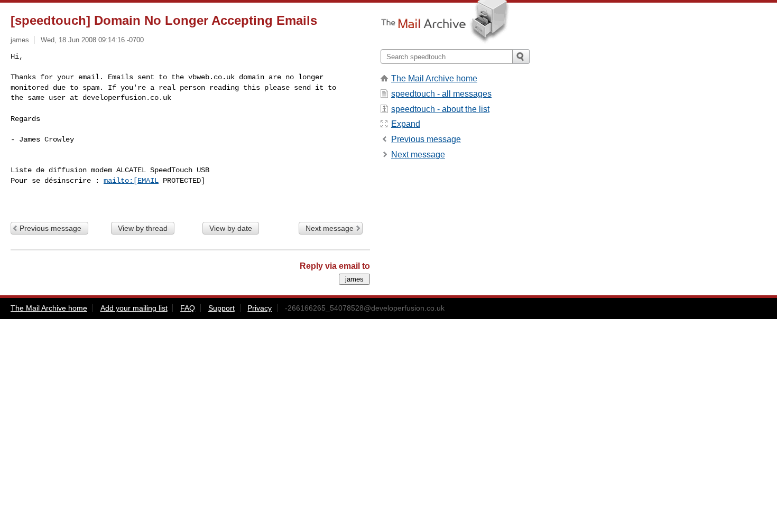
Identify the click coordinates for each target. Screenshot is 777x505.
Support (221, 308)
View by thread (143, 228)
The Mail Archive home (434, 78)
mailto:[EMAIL (131, 180)
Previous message (50, 228)
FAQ (187, 308)
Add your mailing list (134, 308)
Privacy (259, 308)
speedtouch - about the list (440, 109)
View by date (230, 228)
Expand (405, 123)
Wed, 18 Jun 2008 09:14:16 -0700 (92, 40)
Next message (330, 228)
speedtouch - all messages (441, 93)
